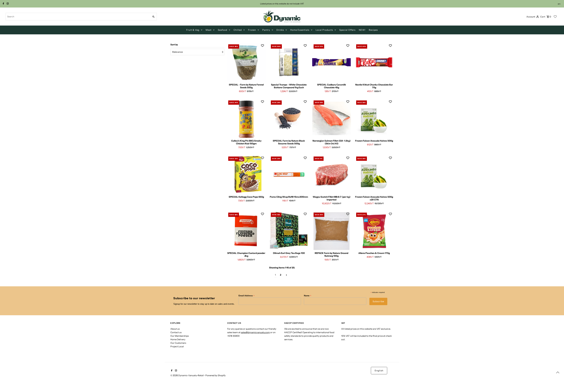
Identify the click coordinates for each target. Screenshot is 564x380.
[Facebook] (3, 4)
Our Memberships (179, 335)
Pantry (266, 29)
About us (175, 328)
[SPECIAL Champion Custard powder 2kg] (246, 230)
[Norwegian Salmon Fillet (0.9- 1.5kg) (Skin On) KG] (331, 118)
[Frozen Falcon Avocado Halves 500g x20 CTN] (374, 174)
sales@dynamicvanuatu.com (255, 332)
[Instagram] (7, 4)
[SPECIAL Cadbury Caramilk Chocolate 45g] (331, 62)
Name (307, 295)
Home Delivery (177, 339)
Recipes (373, 29)
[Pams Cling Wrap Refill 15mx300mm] (288, 174)
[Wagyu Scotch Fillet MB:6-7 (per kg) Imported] (331, 174)
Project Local (177, 346)
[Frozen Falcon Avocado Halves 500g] (374, 118)
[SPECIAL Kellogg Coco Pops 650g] (246, 174)
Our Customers (178, 343)
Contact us (176, 332)
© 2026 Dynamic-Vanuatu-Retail (187, 375)
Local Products (324, 29)
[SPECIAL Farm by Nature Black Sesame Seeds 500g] (288, 118)
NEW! (362, 29)
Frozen (252, 29)
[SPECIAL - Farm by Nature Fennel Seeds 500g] (246, 62)
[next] (286, 275)
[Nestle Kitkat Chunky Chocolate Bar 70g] (374, 62)
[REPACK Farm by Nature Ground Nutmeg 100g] (331, 230)
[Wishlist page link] (555, 16)
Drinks (280, 29)
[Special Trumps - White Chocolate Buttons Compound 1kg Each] (288, 62)
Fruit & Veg (192, 29)
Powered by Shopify (215, 375)
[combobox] (78, 16)
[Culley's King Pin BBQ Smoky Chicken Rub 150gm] (246, 118)
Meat (209, 29)
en (559, 3)
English (379, 370)
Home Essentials (299, 29)
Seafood (222, 29)
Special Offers (347, 29)
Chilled (238, 29)
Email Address (247, 295)
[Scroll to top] (557, 372)
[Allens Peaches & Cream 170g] (374, 230)
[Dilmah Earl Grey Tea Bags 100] (288, 230)
